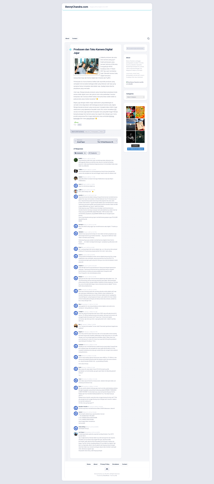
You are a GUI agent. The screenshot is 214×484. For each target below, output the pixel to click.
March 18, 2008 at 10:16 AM (89, 355)
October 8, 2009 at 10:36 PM (96, 406)
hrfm (79, 124)
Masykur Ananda (83, 406)
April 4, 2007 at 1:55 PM (89, 184)
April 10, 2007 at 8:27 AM (90, 195)
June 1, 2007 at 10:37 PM (90, 232)
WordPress (106, 475)
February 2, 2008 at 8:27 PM (90, 331)
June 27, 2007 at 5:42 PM (90, 276)
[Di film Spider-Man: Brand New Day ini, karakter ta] (140, 125)
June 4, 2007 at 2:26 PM (88, 247)
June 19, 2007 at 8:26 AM (91, 265)
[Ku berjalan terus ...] (140, 137)
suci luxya (81, 432)
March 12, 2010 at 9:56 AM (90, 412)
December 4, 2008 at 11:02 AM (90, 386)
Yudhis (80, 169)
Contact (74, 38)
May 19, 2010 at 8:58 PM (92, 426)
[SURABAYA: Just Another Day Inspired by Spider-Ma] (130, 125)
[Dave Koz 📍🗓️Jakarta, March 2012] (130, 137)
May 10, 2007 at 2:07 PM (90, 224)
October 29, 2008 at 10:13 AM (90, 379)
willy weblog (82, 426)
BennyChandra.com (76, 6)
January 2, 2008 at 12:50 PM (89, 324)
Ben (80, 324)
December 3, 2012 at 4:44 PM (93, 432)
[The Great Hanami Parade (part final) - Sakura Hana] (130, 112)
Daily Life (87, 131)
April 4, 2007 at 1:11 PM (89, 177)
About (67, 38)
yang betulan (90, 118)
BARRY (80, 158)
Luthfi (80, 189)
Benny (82, 131)
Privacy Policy (104, 464)
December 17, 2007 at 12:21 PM (90, 304)
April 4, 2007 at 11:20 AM (90, 169)
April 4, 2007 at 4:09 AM (89, 158)
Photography (94, 131)
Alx (116, 475)
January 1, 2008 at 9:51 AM (90, 311)
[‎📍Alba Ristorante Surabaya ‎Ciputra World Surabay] (140, 112)
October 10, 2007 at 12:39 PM (90, 289)
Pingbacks (95, 153)
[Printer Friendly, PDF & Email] (76, 122)
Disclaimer (115, 464)
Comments (81, 153)
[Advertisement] (107, 23)
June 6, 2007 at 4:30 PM (89, 254)
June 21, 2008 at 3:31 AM (89, 367)
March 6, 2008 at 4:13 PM (91, 344)
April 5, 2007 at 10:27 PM (89, 189)
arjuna (80, 177)
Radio (101, 131)
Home (89, 464)
